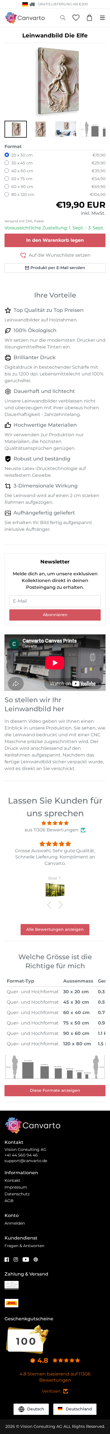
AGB (9, 1200)
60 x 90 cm (22, 186)
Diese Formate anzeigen (55, 1090)
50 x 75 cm (21, 178)
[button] (16, 129)
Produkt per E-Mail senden (57, 267)
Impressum (16, 1187)
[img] (55, 823)
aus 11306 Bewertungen (51, 830)
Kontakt (12, 1180)
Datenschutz (17, 1193)
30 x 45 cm (22, 162)
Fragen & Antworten (24, 1245)
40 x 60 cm (22, 170)
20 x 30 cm (22, 155)
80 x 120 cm (22, 194)
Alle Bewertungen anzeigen (55, 929)
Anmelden (15, 1223)
